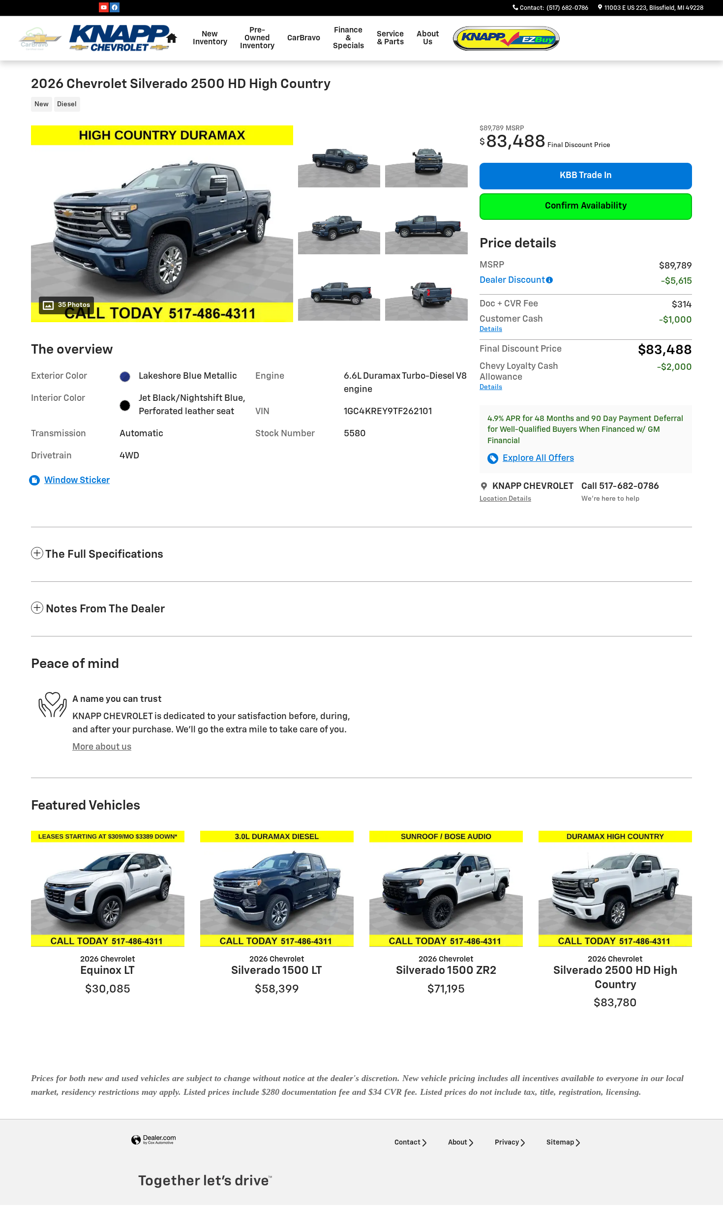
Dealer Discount (512, 280)
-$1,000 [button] (675, 320)
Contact (407, 1142)
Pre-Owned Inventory (257, 38)
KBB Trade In (586, 175)
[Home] (40, 39)
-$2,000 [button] (674, 367)
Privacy (507, 1142)
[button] (243, 105)
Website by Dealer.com (153, 1140)
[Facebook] (115, 7)
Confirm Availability (586, 206)
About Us (428, 38)
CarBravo (303, 38)
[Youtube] (104, 7)
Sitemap (560, 1142)
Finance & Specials (348, 38)
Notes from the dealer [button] (105, 609)
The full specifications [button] (104, 554)
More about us (101, 747)
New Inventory (210, 38)
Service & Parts (390, 38)
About (457, 1142)
